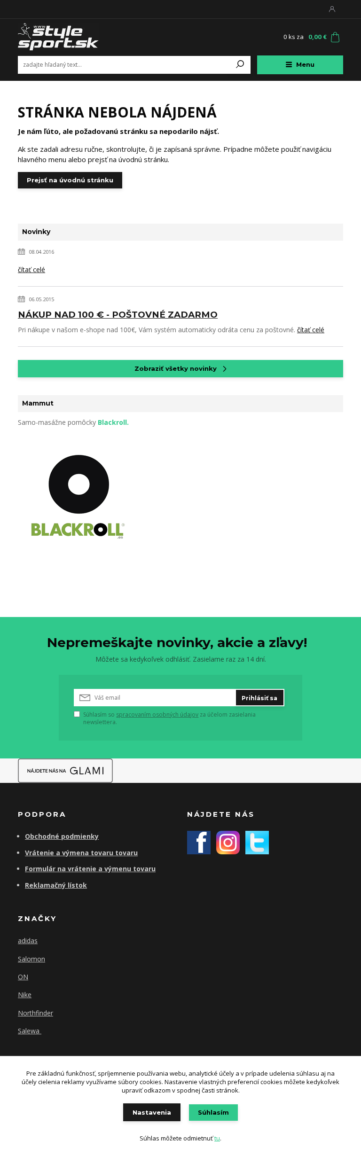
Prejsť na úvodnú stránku (70, 180)
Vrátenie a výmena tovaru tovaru (81, 852)
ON (23, 976)
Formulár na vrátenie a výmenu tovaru (90, 868)
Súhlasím (213, 1112)
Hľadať (240, 65)
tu (217, 1138)
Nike (24, 994)
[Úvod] (74, 37)
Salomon (31, 958)
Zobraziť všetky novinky (175, 368)
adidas (28, 940)
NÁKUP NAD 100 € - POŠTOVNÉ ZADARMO (118, 314)
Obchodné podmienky (62, 836)
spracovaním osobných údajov (157, 715)
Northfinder (35, 1012)
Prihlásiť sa (259, 698)
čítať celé (31, 269)
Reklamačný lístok (56, 885)
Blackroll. (113, 422)
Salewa (29, 1030)
